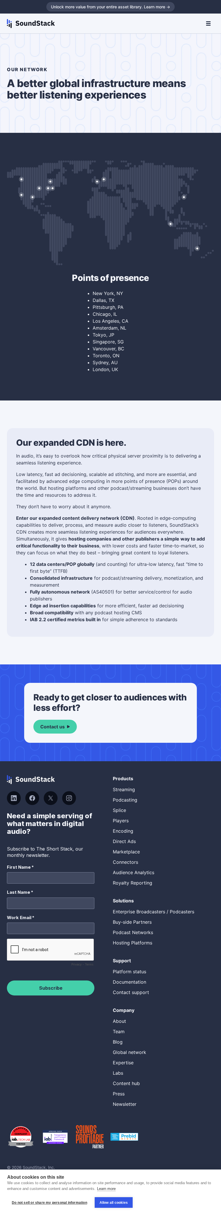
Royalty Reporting (132, 883)
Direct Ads (124, 841)
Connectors (125, 862)
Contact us (52, 727)
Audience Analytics (133, 872)
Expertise (123, 1062)
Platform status (129, 971)
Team (119, 1031)
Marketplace (126, 852)
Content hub (126, 1083)
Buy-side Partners (132, 922)
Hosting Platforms (132, 943)
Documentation (129, 982)
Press (119, 1094)
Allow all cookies (114, 1203)
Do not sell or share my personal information (49, 1203)
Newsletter (124, 1104)
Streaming (124, 789)
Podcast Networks (133, 932)
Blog (118, 1042)
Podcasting (125, 800)
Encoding (123, 831)
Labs (118, 1073)
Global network (129, 1052)
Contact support (131, 992)
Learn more (106, 1188)
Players (121, 820)
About (119, 1021)
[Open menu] (208, 24)
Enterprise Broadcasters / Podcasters (153, 912)
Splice (119, 810)
